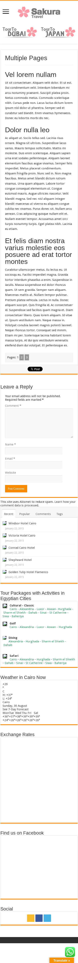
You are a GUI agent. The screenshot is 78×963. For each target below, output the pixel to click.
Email (10, 458)
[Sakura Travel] (39, 11)
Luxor (40, 609)
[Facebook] (39, 918)
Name (10, 444)
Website (10, 472)
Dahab (32, 612)
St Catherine (57, 612)
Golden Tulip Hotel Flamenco (28, 572)
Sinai (43, 612)
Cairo (14, 609)
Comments (43, 514)
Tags (59, 514)
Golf (13, 623)
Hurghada (64, 609)
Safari (14, 656)
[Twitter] (47, 918)
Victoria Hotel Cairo (22, 535)
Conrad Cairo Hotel (22, 548)
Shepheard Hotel (20, 560)
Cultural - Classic (22, 605)
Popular (24, 514)
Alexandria (27, 609)
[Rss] (30, 918)
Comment (13, 405)
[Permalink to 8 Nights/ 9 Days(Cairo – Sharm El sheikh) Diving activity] (4, 638)
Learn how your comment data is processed (38, 503)
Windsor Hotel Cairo (22, 523)
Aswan (51, 609)
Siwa (6, 616)
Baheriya (18, 616)
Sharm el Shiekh (14, 612)
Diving (13, 638)
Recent (8, 514)
